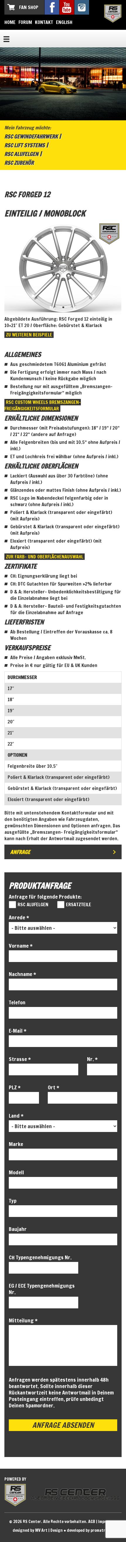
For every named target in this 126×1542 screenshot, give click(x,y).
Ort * (53, 1087)
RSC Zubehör (19, 162)
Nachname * (22, 974)
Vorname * (21, 945)
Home (10, 22)
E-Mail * (17, 1030)
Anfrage (20, 852)
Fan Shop (28, 7)
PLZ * (15, 1087)
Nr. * (92, 1059)
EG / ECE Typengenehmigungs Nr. (42, 1288)
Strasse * (20, 1059)
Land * (16, 1115)
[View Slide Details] (62, 268)
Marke (16, 1144)
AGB (91, 1521)
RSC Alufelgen (21, 154)
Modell (16, 1172)
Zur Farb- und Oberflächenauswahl (44, 556)
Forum (25, 22)
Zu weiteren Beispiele (29, 334)
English (64, 22)
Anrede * (19, 917)
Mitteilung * (23, 1320)
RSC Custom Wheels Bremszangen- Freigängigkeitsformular (42, 405)
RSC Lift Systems (24, 145)
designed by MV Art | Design (38, 1530)
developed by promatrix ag (90, 1530)
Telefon (17, 1002)
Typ (12, 1200)
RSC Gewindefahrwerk (31, 136)
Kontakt (44, 22)
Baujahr (18, 1229)
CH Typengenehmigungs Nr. (40, 1257)
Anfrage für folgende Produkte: (45, 896)
